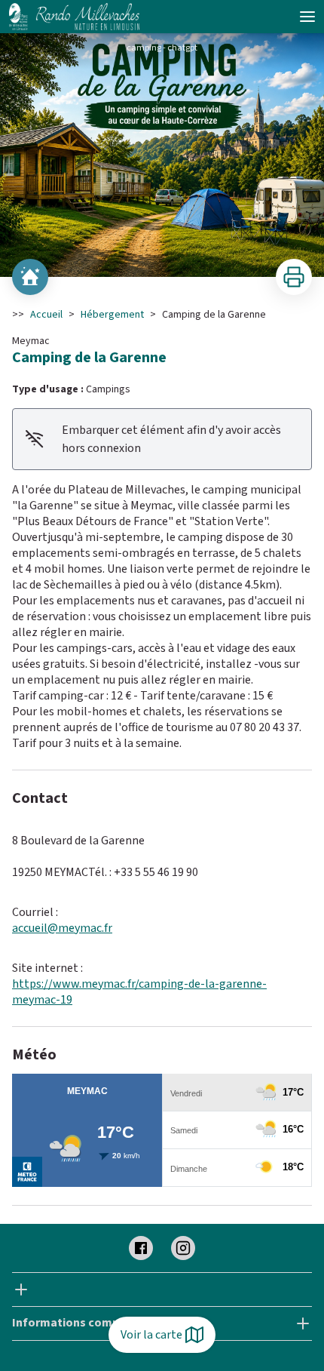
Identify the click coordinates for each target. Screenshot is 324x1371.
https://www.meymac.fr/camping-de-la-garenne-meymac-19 (139, 992)
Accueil (46, 314)
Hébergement (112, 314)
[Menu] (307, 17)
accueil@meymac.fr (62, 928)
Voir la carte (151, 1334)
